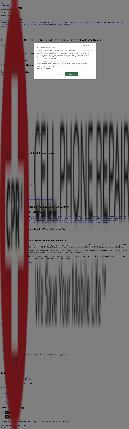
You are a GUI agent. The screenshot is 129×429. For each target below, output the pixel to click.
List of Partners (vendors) (44, 68)
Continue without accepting (87, 45)
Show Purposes (58, 74)
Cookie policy (53, 58)
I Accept (71, 74)
